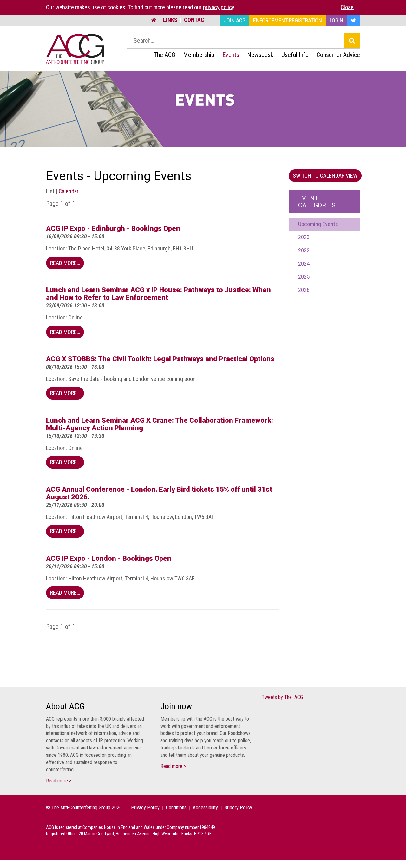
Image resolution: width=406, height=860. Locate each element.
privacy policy (218, 7)
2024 (304, 263)
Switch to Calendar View (325, 175)
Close (347, 7)
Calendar (69, 191)
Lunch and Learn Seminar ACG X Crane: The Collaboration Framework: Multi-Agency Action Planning (159, 424)
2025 (304, 276)
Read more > (58, 781)
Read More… (65, 263)
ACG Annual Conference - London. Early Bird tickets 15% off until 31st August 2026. (159, 493)
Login (336, 20)
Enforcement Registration (287, 20)
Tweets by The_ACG (282, 697)
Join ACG (235, 20)
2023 (304, 237)
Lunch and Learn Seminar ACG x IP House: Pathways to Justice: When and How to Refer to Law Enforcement (158, 293)
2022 (304, 250)
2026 (304, 290)
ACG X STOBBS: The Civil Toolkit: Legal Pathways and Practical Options (160, 359)
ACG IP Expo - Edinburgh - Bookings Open (113, 228)
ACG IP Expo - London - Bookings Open (108, 558)
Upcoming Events (318, 224)
